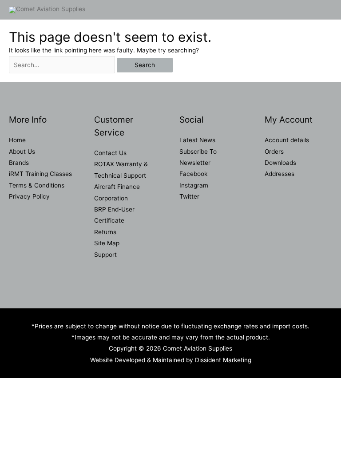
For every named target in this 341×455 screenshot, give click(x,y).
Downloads (280, 162)
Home (17, 140)
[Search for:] (63, 64)
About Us (22, 151)
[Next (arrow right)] (55, 397)
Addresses (279, 173)
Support (105, 254)
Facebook (193, 173)
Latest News (197, 140)
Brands (19, 162)
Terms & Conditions (36, 185)
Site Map (106, 243)
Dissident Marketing (223, 359)
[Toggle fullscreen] (55, 385)
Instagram (193, 185)
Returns (105, 231)
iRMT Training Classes (40, 173)
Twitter (189, 196)
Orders (274, 151)
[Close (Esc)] (129, 385)
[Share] (92, 385)
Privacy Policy (29, 196)
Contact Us (110, 152)
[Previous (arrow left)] (18, 397)
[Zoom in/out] (18, 385)
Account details (287, 140)
